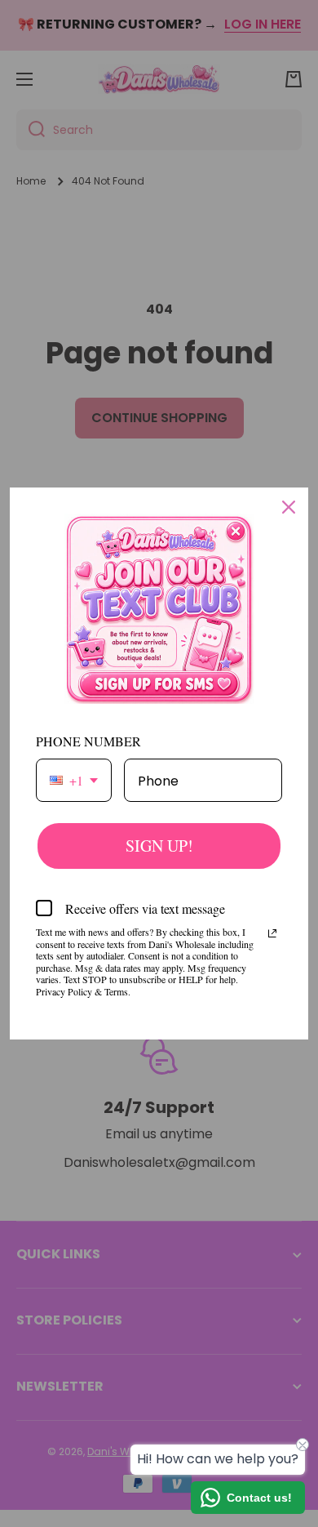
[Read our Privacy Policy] (272, 933)
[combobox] (74, 780)
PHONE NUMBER (88, 741)
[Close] (288, 507)
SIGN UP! (159, 846)
